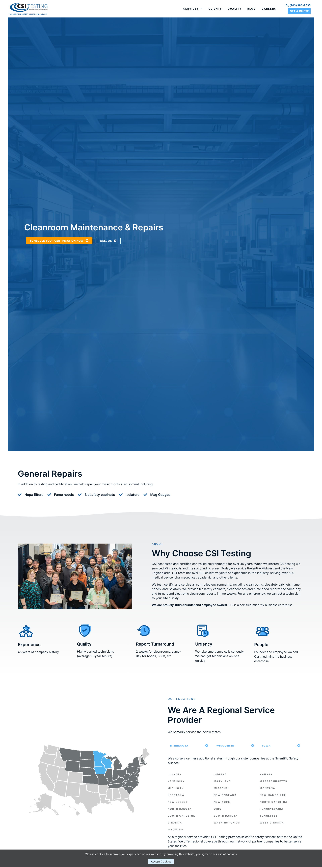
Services (191, 8)
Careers (269, 8)
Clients (215, 8)
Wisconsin (225, 745)
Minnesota (179, 745)
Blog (251, 8)
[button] (189, 745)
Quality (235, 8)
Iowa (266, 745)
